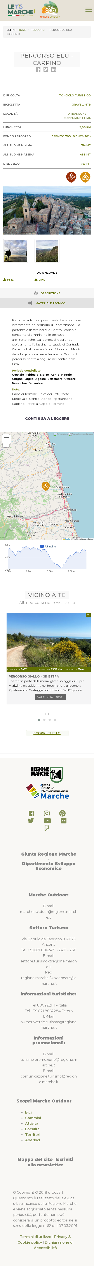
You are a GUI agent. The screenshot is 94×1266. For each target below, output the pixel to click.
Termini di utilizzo (35, 1237)
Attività (31, 1123)
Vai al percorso (50, 697)
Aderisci (32, 1140)
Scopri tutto (47, 733)
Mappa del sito (35, 1159)
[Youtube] (47, 822)
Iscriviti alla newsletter (50, 1162)
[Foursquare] (47, 829)
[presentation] (45, 714)
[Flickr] (63, 822)
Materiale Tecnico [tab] (51, 303)
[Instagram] (47, 814)
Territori (32, 1135)
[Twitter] (30, 822)
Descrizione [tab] (50, 293)
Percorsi (38, 29)
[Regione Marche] (47, 774)
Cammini (33, 1118)
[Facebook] (31, 814)
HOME (22, 29)
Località (32, 1129)
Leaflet (67, 539)
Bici (28, 1112)
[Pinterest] (62, 814)
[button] (45, 486)
